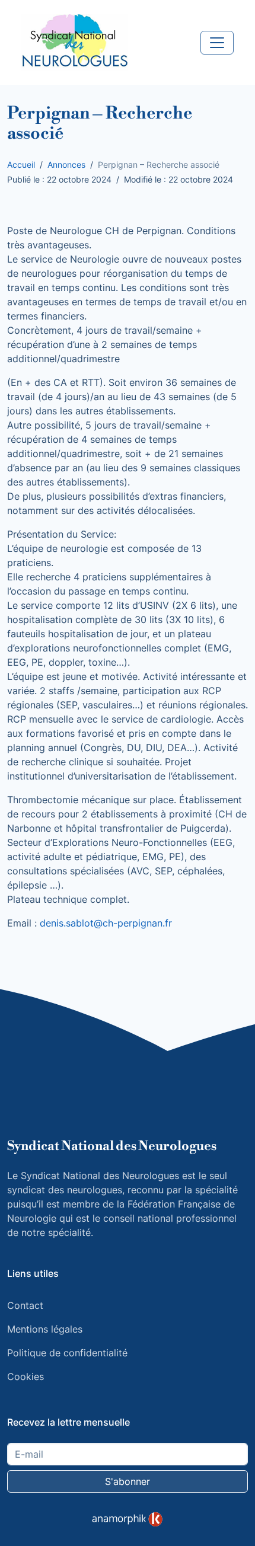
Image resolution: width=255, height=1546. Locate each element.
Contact (25, 1305)
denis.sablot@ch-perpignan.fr (106, 923)
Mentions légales (44, 1329)
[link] (127, 1519)
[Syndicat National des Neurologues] (74, 41)
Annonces (66, 164)
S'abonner (127, 1481)
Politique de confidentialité (67, 1353)
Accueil (21, 164)
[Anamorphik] (127, 1519)
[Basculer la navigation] (217, 43)
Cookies (25, 1376)
